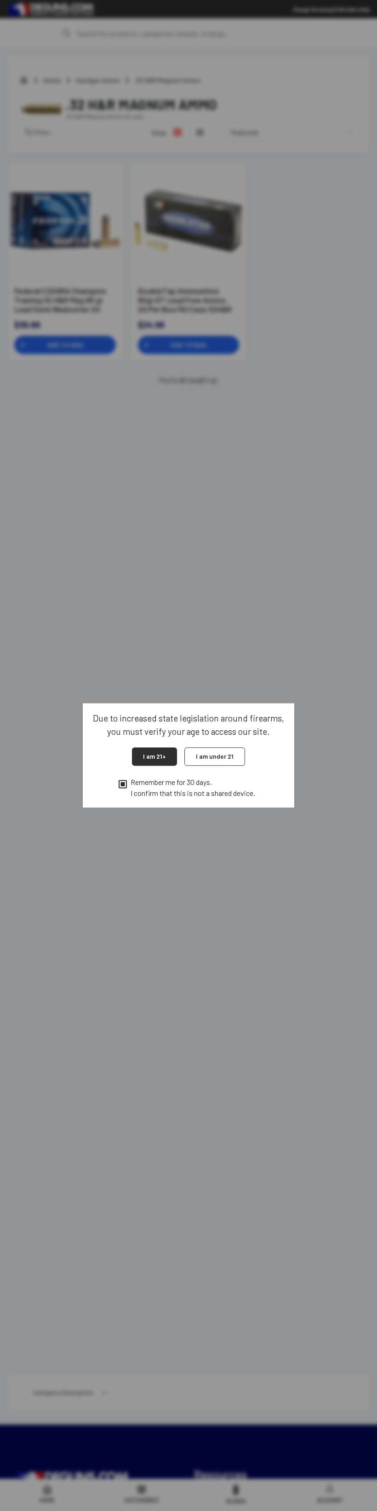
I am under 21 (215, 756)
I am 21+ (154, 756)
